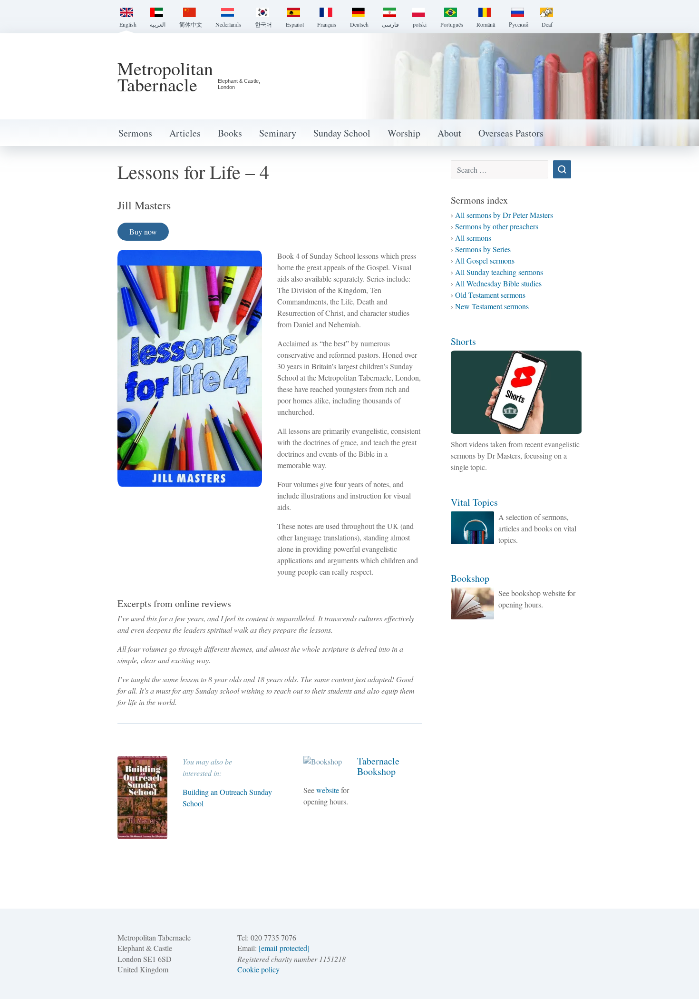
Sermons (135, 133)
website (327, 790)
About (449, 133)
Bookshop (470, 578)
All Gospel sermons (485, 260)
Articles (185, 133)
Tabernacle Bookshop (378, 766)
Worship (404, 133)
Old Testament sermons (490, 295)
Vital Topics (474, 502)
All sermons (473, 238)
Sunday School (341, 133)
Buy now (143, 231)
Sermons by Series (483, 249)
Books (230, 133)
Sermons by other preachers (496, 226)
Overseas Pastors (511, 133)
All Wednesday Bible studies (498, 283)
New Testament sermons (492, 306)
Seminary (277, 133)
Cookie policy (258, 969)
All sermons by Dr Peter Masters (504, 215)
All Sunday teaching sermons (499, 272)
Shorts (463, 341)
